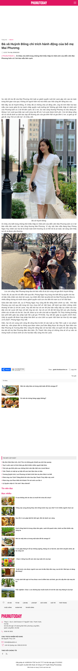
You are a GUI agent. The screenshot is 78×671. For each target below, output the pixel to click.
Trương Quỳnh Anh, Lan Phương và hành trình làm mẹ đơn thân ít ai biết (27, 474)
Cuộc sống (8, 607)
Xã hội (9, 603)
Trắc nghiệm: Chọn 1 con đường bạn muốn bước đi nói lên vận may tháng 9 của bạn (44, 589)
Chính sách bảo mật (45, 667)
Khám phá (18, 607)
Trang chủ (4, 39)
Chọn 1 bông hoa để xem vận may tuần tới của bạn (33, 559)
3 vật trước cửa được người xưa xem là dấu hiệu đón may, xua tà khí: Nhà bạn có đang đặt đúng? (45, 570)
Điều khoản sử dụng (33, 667)
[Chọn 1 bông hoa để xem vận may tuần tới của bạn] (8, 562)
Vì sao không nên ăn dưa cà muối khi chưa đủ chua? (33, 497)
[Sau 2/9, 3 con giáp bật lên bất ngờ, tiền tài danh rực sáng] (8, 521)
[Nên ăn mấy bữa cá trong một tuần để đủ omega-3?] (10, 390)
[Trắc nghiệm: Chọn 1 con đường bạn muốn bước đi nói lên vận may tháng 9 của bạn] (8, 593)
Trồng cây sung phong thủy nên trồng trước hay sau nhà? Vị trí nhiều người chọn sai (44, 508)
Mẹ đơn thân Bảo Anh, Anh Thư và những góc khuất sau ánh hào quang (27, 462)
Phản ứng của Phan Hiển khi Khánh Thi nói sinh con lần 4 (22, 480)
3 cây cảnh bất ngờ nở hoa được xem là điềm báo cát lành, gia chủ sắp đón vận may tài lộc (45, 580)
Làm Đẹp (34, 603)
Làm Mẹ (25, 603)
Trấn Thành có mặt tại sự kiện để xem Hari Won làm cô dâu (22, 471)
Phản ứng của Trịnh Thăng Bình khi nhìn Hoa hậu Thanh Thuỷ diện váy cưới (28, 477)
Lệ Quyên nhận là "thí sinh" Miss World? (16, 483)
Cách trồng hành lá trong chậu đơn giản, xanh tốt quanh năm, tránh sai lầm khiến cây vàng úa (44, 529)
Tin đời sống (30, 607)
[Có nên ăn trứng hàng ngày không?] (10, 402)
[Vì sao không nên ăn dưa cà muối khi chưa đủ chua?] (8, 501)
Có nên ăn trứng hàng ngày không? (33, 398)
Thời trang (63, 603)
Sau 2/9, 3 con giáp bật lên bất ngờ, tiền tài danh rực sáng (35, 518)
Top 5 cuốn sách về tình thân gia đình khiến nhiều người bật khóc (25, 465)
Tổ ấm (17, 603)
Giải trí (11, 39)
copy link (73, 369)
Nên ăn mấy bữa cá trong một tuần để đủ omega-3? (39, 386)
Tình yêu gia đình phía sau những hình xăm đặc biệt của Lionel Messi (26, 468)
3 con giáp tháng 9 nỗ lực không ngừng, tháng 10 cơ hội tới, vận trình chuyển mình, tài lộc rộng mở (45, 550)
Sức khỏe (43, 603)
